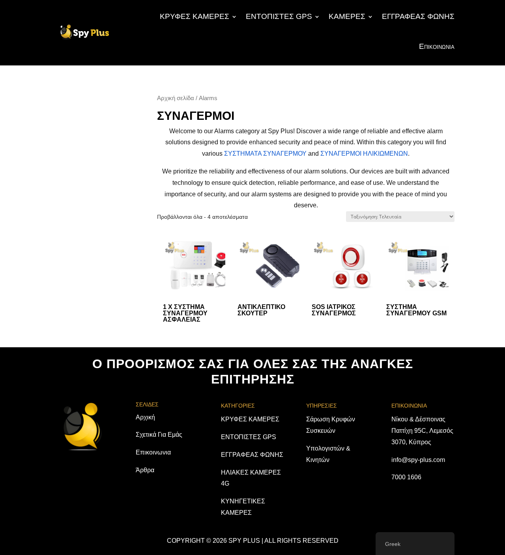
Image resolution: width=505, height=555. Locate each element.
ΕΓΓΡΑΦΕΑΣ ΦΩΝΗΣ (418, 16)
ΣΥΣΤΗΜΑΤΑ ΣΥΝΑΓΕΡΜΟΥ (265, 153)
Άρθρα (145, 470)
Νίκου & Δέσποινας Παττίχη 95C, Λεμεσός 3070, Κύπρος (422, 430)
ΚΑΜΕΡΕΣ (347, 16)
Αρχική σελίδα (175, 98)
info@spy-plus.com (418, 459)
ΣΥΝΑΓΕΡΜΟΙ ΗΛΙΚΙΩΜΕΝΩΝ (364, 153)
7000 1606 (406, 477)
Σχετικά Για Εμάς (159, 434)
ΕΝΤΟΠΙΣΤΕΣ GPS (279, 16)
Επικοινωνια (436, 46)
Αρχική (145, 417)
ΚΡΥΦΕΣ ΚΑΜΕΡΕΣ (194, 16)
